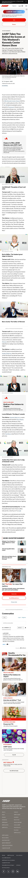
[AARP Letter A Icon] (6, 399)
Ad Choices (18, 865)
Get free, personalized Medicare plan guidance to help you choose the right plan (13, 409)
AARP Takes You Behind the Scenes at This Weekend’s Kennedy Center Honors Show (13, 39)
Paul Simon (8, 434)
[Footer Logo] (14, 801)
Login (19, 6)
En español (5, 85)
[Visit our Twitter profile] (8, 871)
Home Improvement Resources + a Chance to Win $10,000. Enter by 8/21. (12, 2)
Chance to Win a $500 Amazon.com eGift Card (12, 144)
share (18, 644)
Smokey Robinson (6, 353)
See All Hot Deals (14, 770)
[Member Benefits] (5, 654)
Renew (14, 24)
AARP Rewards (4, 822)
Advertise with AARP (17, 822)
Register (14, 5)
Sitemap (3, 855)
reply (4, 644)
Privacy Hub (14, 602)
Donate (3, 814)
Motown (4, 342)
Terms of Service (19, 855)
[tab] (6, 628)
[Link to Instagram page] (13, 871)
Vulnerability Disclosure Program (8, 865)
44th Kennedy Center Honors (12, 101)
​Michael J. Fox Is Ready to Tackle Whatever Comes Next (8, 543)
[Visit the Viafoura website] (23, 648)
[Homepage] (5, 6)
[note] (14, 77)
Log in (19, 617)
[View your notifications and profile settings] (25, 628)
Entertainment (6, 30)
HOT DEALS (7, 762)
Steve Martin (20, 419)
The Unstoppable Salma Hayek (8, 549)
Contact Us (16, 812)
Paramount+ (11, 107)
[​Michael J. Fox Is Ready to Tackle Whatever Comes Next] (22, 543)
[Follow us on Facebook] (3, 871)
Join (14, 20)
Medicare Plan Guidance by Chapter (13, 405)
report (23, 644)
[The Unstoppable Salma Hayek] (22, 550)
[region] (14, 632)
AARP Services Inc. (17, 832)
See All (14, 754)
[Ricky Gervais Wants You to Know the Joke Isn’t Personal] (22, 558)
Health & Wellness (8, 402)
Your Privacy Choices (6, 867)
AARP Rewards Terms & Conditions (8, 860)
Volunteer (4, 817)
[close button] (26, 9)
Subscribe (14, 594)
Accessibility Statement (6, 857)
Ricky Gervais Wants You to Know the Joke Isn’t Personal (9, 558)
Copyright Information (6, 862)
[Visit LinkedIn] (17, 871)
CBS (6, 105)
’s (15, 417)
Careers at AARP (17, 824)
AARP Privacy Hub (10, 855)
